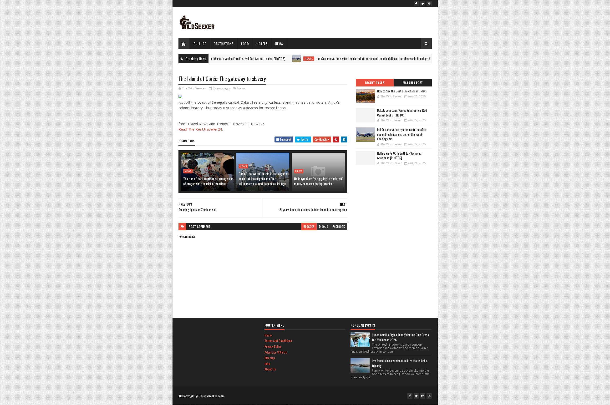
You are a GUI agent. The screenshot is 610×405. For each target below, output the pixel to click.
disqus (323, 226)
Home (268, 335)
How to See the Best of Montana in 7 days (402, 91)
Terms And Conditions (278, 340)
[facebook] (416, 3)
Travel (296, 58)
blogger (309, 226)
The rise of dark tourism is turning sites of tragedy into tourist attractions (208, 181)
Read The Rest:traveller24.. (201, 129)
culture (199, 43)
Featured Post (412, 83)
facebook (339, 226)
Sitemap (269, 357)
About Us (270, 368)
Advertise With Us (275, 351)
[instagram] (429, 3)
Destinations (223, 43)
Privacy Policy (272, 346)
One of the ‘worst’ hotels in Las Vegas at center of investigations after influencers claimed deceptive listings (264, 178)
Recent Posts (374, 83)
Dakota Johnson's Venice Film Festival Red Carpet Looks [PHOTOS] (231, 58)
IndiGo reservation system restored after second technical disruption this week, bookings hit (362, 58)
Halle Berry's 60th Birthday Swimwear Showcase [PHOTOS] (400, 155)
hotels (262, 43)
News (279, 43)
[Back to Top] (429, 396)
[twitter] (422, 3)
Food (245, 43)
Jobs (267, 363)
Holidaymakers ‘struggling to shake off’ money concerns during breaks (318, 181)
